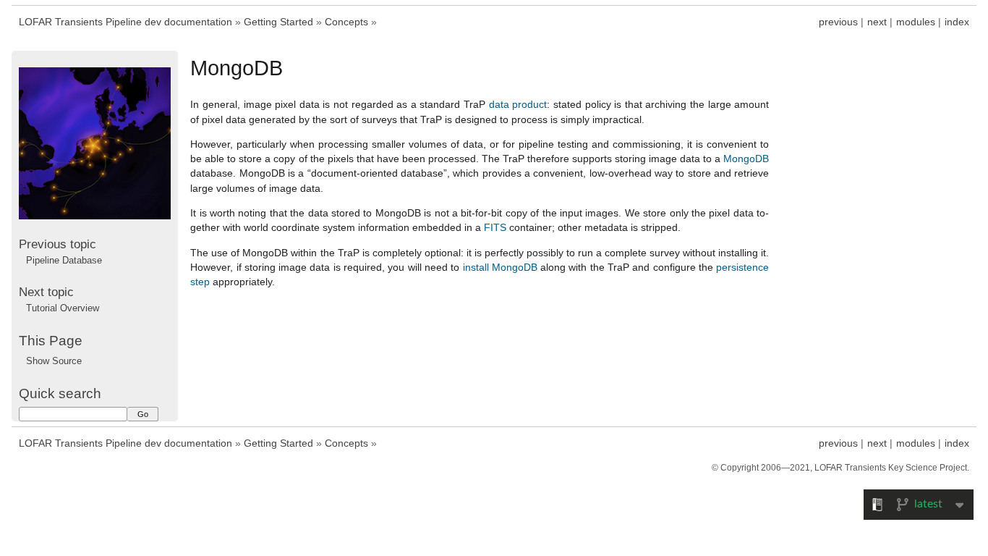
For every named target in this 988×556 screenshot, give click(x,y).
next (877, 22)
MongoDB (746, 158)
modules (915, 22)
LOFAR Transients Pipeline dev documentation (125, 22)
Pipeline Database (64, 260)
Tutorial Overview (62, 308)
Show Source (54, 360)
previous (838, 22)
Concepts (346, 22)
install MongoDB (500, 267)
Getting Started (278, 22)
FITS (495, 227)
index (957, 22)
